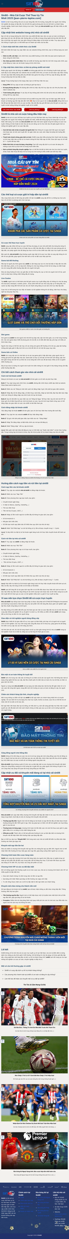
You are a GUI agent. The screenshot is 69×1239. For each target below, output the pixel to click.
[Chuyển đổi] (3, 970)
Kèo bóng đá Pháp (43, 1207)
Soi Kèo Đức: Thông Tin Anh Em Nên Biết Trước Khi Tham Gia (34, 1027)
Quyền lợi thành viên (26, 1211)
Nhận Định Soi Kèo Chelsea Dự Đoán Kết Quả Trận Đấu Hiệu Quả (34, 1123)
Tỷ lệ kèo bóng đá (43, 1215)
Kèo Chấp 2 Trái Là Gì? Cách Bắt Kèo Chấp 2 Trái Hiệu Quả (34, 1075)
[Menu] (2, 4)
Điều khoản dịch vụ (26, 1203)
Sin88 (22, 1197)
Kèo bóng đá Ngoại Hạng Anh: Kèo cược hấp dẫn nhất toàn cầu (34, 1171)
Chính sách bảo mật (26, 1200)
